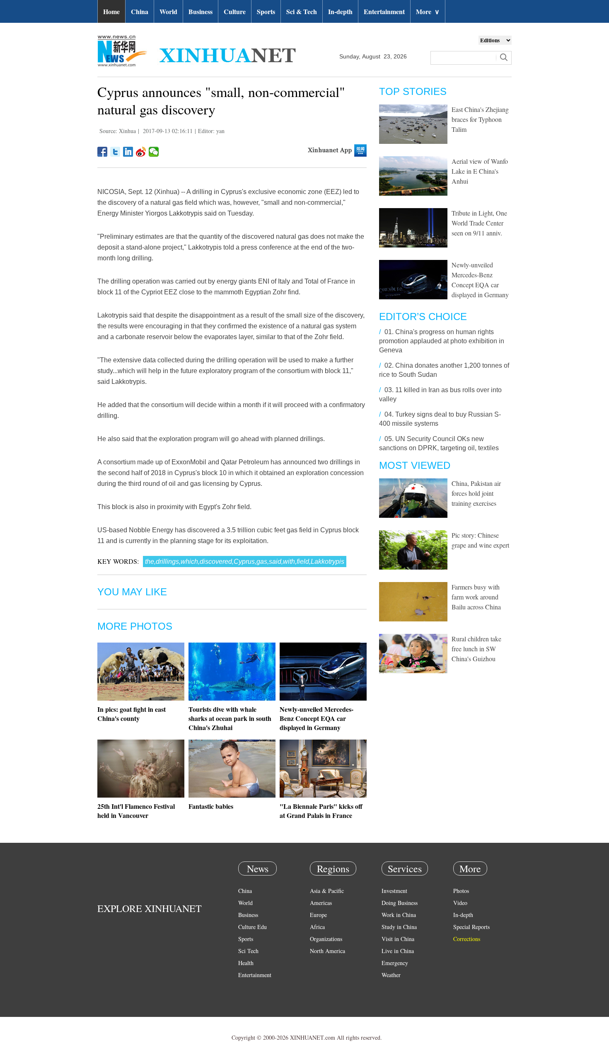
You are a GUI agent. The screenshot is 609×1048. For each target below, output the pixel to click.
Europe (318, 915)
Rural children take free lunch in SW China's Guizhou (476, 648)
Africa (317, 927)
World (168, 11)
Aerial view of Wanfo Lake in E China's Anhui (480, 171)
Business (200, 11)
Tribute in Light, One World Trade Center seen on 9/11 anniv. (479, 223)
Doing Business (400, 903)
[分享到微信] (154, 152)
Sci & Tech (301, 11)
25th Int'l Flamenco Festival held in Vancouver (136, 810)
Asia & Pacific (327, 891)
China (139, 11)
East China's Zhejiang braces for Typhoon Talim (480, 119)
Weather (391, 975)
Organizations (326, 939)
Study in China (399, 927)
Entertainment (384, 11)
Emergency (395, 963)
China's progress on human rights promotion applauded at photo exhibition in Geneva (441, 341)
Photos (461, 891)
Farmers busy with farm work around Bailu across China (476, 596)
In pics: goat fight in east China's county (131, 713)
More (428, 11)
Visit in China (398, 939)
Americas (321, 903)
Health (246, 963)
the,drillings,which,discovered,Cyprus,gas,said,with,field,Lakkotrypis (244, 561)
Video (460, 903)
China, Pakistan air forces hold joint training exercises (476, 493)
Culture (235, 11)
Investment (394, 891)
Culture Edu (252, 927)
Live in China (398, 951)
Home (111, 11)
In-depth (340, 11)
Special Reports (471, 927)
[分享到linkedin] (128, 152)
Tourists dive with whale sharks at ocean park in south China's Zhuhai (229, 718)
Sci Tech (248, 951)
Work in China (399, 915)
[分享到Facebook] (102, 152)
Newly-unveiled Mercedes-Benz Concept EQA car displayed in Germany (316, 718)
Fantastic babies (210, 806)
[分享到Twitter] (115, 152)
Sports (266, 11)
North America (327, 951)
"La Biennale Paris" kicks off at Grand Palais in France (321, 810)
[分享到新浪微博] (141, 152)
